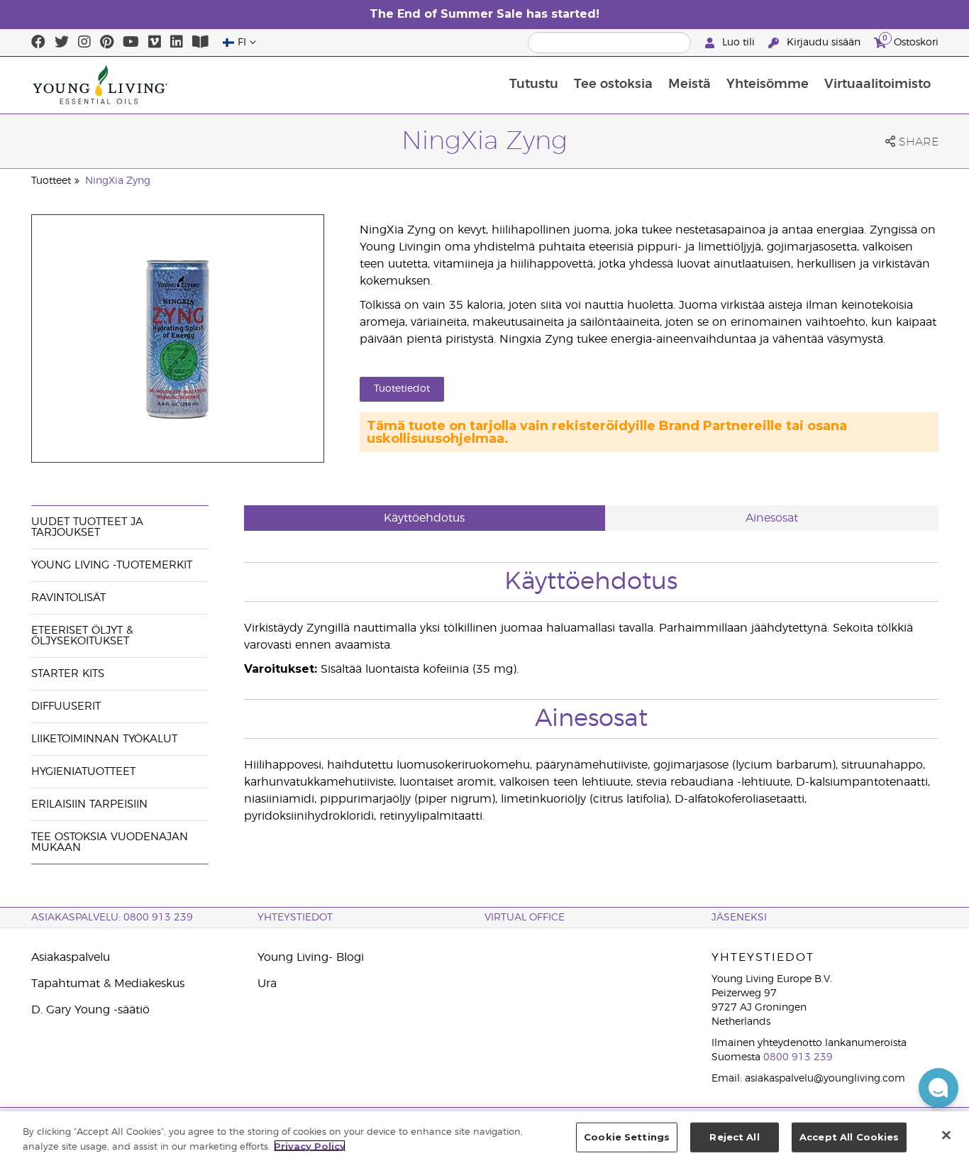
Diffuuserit (66, 706)
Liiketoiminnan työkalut (104, 739)
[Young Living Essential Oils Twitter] (62, 42)
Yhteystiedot (295, 918)
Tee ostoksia (613, 84)
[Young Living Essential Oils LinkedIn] (176, 42)
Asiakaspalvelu (70, 957)
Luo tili (738, 43)
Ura (267, 983)
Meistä (689, 84)
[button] (938, 1088)
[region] (484, 1136)
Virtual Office (524, 918)
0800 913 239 (798, 1057)
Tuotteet (51, 181)
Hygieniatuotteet (83, 771)
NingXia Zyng (117, 181)
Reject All (734, 1137)
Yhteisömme (767, 84)
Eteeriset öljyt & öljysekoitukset (82, 635)
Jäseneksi (739, 918)
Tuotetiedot (402, 389)
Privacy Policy (309, 1145)
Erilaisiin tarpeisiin (89, 804)
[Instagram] (84, 42)
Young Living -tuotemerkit (111, 565)
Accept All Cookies (849, 1137)
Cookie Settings (627, 1137)
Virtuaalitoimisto (877, 84)
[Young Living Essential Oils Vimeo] (154, 42)
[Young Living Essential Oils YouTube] (131, 42)
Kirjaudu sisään (823, 43)
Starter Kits (67, 673)
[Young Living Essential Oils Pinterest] (106, 42)
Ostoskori (910, 40)
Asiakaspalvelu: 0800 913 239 (112, 918)
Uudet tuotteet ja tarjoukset (87, 527)
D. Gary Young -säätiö (90, 1010)
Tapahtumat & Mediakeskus (107, 983)
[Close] (946, 1134)
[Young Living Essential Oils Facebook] (38, 42)
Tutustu (533, 84)
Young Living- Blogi (311, 957)
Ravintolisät (68, 598)
